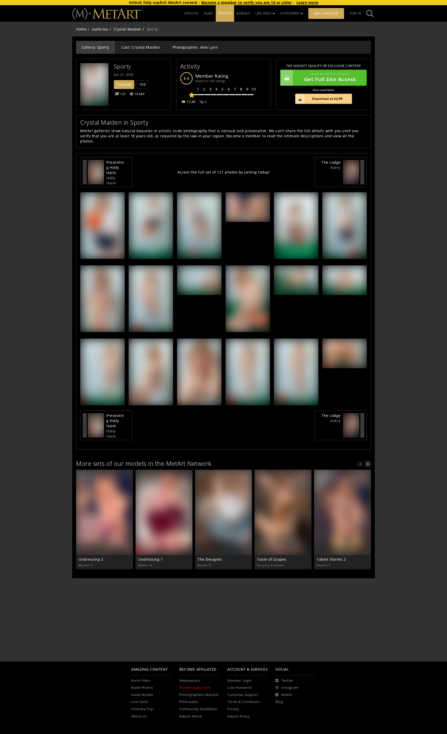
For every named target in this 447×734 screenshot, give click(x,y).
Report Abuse (190, 716)
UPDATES (191, 13)
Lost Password (239, 687)
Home (81, 29)
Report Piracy (238, 716)
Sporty (122, 66)
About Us (138, 716)
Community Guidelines (198, 709)
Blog (279, 702)
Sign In (355, 13)
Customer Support (242, 695)
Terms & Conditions (243, 702)
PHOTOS (225, 13)
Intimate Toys (142, 709)
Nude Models (142, 695)
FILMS (208, 13)
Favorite (124, 84)
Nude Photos (142, 687)
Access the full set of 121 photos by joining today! (223, 172)
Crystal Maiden (127, 29)
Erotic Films (140, 680)
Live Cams (139, 702)
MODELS (243, 13)
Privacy (233, 709)
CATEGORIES (290, 13)
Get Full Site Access (330, 77)
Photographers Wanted (198, 695)
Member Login (239, 680)
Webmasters (189, 680)
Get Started (326, 13)
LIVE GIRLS (263, 13)
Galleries (100, 29)
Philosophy (188, 702)
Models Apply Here (195, 687)
